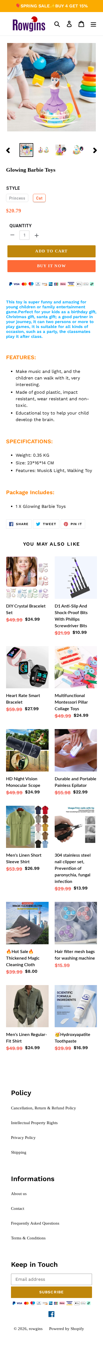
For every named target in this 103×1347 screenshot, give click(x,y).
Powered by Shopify (66, 1328)
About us (19, 1193)
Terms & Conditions (28, 1238)
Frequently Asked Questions (35, 1223)
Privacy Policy (23, 1137)
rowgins (36, 1328)
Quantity (20, 225)
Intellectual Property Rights (34, 1123)
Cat (39, 198)
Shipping (18, 1152)
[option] (26, 150)
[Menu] (93, 24)
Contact (17, 1208)
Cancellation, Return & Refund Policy (43, 1108)
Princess (17, 198)
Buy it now (51, 266)
